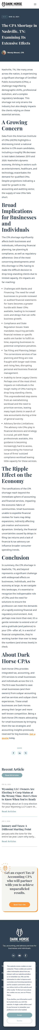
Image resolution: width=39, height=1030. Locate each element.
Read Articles (9, 811)
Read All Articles (12, 775)
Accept (19, 1015)
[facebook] (25, 955)
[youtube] (19, 955)
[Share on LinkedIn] (19, 753)
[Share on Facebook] (13, 753)
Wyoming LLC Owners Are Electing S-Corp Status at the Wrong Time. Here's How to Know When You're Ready (19, 794)
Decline (19, 1021)
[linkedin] (13, 955)
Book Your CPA (19, 905)
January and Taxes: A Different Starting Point (16, 827)
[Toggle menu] (35, 4)
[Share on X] (25, 753)
